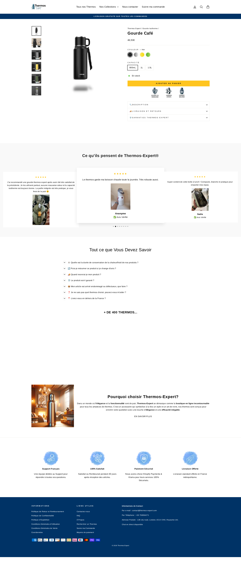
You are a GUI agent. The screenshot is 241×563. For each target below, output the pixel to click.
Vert (148, 54)
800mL (132, 67)
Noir (130, 54)
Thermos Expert (134, 28)
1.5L (150, 67)
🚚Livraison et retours (146, 111)
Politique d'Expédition (40, 520)
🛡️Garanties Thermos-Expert (149, 118)
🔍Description (139, 105)
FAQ (78, 516)
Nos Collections (107, 7)
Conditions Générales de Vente (44, 528)
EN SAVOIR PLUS (143, 416)
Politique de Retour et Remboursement (47, 511)
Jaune (142, 54)
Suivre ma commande (153, 7)
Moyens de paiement (85, 532)
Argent (136, 54)
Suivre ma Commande (86, 528)
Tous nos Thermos (86, 7)
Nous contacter (130, 7)
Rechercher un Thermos (87, 524)
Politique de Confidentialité (42, 516)
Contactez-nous (83, 511)
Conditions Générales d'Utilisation (45, 524)
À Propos (80, 520)
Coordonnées (37, 532)
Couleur (136, 50)
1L (142, 67)
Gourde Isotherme (150, 28)
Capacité (134, 62)
